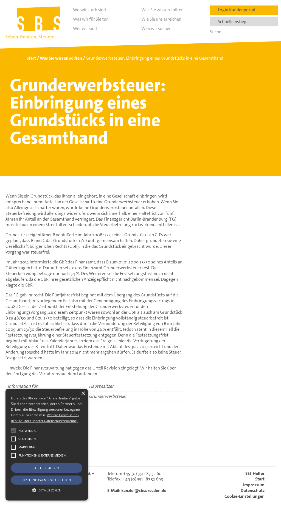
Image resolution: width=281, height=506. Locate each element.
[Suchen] (272, 32)
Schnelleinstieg (230, 21)
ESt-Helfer (255, 473)
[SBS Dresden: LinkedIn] (119, 454)
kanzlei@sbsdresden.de (143, 490)
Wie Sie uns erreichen (161, 19)
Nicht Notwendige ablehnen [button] (47, 480)
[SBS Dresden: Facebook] (140, 454)
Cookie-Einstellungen (244, 496)
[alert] (46, 445)
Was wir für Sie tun (91, 19)
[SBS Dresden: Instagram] (161, 454)
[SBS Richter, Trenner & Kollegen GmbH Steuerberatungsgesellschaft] (32, 22)
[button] (13, 430)
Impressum (254, 485)
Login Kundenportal (235, 10)
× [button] (83, 393)
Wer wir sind (85, 28)
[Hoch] (268, 477)
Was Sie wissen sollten (162, 10)
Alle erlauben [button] (47, 468)
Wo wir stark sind (89, 10)
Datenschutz (253, 490)
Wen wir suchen (156, 28)
